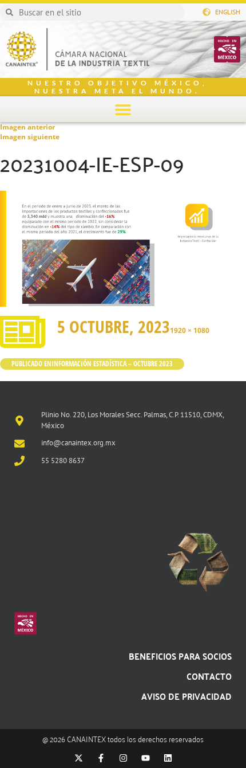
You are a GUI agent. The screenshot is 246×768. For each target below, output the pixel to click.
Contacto (209, 676)
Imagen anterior (27, 127)
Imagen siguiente (29, 137)
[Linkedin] (168, 758)
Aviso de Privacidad (186, 696)
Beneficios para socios (180, 656)
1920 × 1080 (189, 330)
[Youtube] (145, 758)
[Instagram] (123, 758)
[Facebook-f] (101, 758)
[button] (123, 109)
